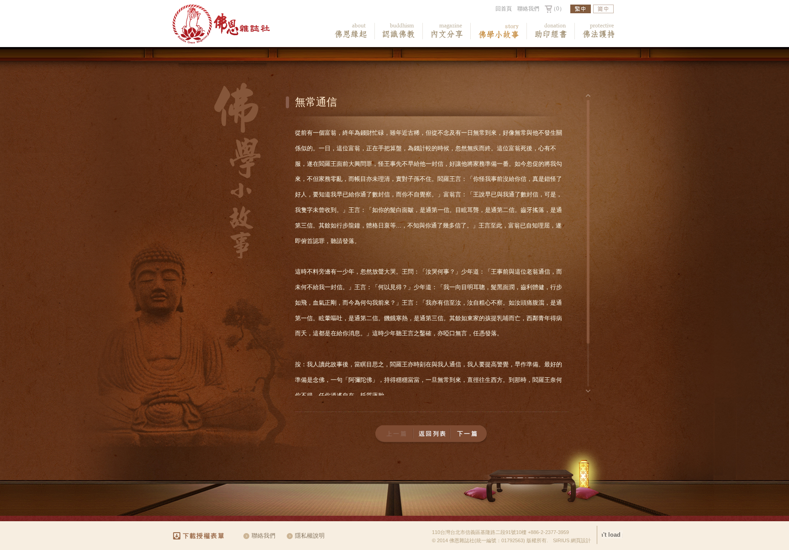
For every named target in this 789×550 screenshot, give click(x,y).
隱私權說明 (310, 535)
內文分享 (447, 31)
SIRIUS (561, 540)
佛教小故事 (499, 31)
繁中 (580, 9)
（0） (558, 8)
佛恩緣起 (351, 31)
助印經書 (551, 31)
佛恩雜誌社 (221, 24)
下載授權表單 (202, 536)
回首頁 (503, 8)
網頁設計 (581, 540)
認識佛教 (399, 31)
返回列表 (431, 433)
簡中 (603, 9)
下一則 (468, 433)
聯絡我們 (528, 8)
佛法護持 (599, 31)
